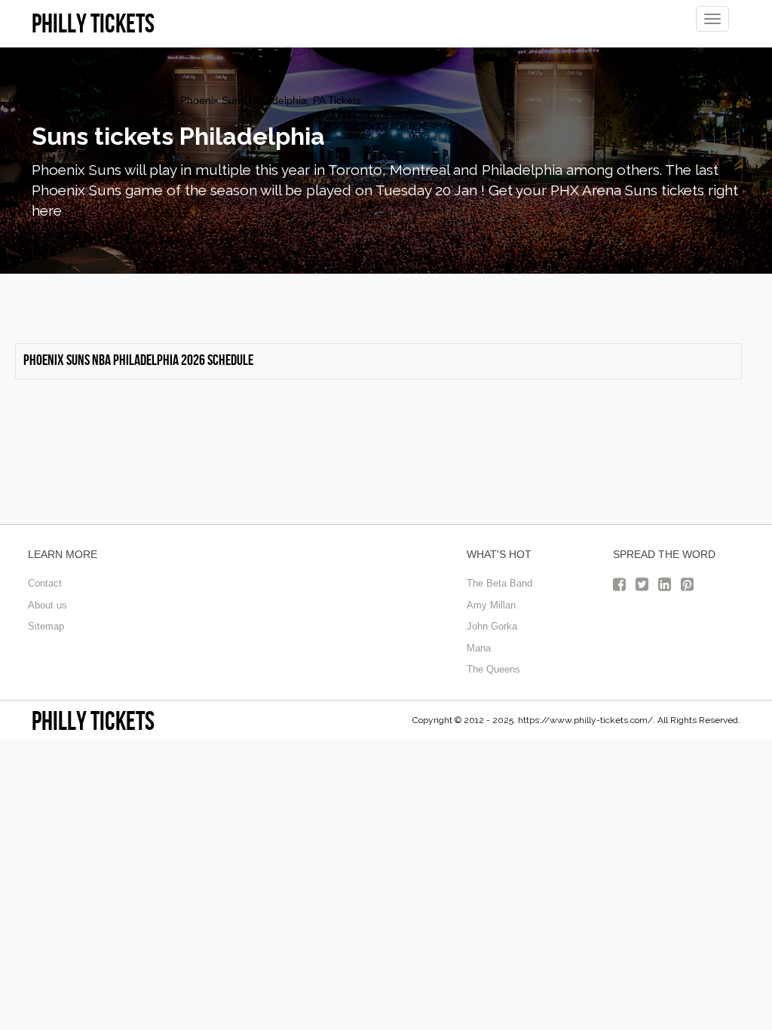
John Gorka (492, 626)
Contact (45, 583)
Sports (152, 100)
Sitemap (46, 626)
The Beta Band (499, 583)
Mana (479, 648)
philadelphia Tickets (78, 100)
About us (47, 605)
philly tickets (93, 720)
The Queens (493, 669)
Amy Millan (491, 605)
